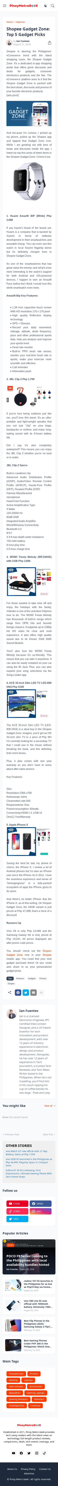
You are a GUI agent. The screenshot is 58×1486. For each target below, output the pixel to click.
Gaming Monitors (18, 1399)
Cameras (35, 1405)
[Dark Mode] (46, 6)
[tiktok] (44, 1453)
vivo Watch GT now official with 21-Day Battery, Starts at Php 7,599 (26, 1153)
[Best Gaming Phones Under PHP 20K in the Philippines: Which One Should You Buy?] (13, 1345)
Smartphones (16, 1373)
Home (9, 21)
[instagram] (37, 1453)
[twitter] (29, 1453)
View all (48, 1105)
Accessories (36, 1386)
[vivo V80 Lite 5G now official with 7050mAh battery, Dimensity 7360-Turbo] (13, 1305)
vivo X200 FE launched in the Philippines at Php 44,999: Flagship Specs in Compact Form (29, 1162)
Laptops (28, 1380)
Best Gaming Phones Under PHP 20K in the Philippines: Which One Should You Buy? (36, 1343)
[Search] (52, 6)
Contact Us (45, 1469)
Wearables (14, 1392)
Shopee (47, 955)
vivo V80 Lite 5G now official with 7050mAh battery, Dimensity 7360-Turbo (37, 1304)
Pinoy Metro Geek (19, 1479)
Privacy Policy (28, 1469)
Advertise (29, 1473)
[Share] (49, 43)
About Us (12, 1469)
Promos (42, 978)
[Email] (33, 992)
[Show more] (41, 992)
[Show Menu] (4, 6)
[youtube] (13, 1453)
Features (20, 21)
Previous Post (12, 1134)
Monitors (39, 1399)
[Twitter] (26, 992)
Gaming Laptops (36, 1392)
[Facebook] (18, 992)
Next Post (48, 1134)
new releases (16, 1386)
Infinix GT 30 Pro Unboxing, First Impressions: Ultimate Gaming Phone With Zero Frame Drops (29, 1173)
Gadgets (32, 978)
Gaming (13, 1380)
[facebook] (21, 1453)
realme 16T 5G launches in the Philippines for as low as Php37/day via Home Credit (38, 1284)
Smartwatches (16, 1405)
